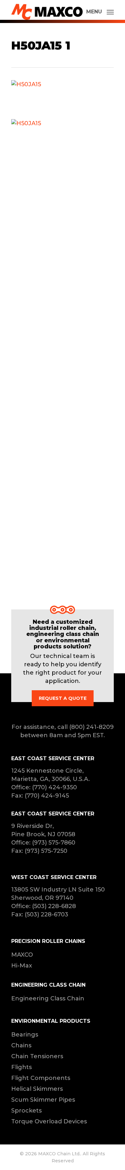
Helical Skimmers (37, 1088)
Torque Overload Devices (49, 1121)
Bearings (24, 1034)
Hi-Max (21, 965)
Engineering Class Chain (47, 998)
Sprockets (26, 1110)
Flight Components (40, 1078)
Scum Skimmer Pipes (43, 1099)
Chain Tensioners (37, 1056)
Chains (21, 1045)
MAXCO (22, 954)
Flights (21, 1067)
